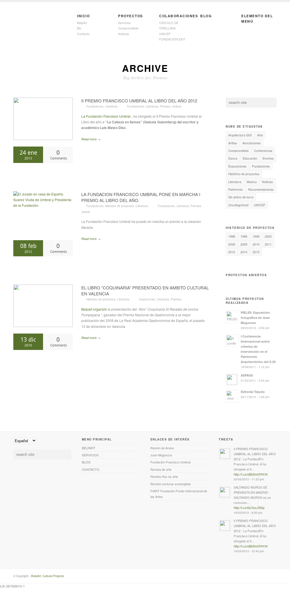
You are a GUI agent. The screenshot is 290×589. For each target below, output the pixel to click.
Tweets (226, 439)
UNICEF (165, 33)
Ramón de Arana (162, 448)
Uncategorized (238, 205)
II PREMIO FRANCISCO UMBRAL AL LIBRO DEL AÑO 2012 (139, 101)
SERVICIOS (90, 455)
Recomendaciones (261, 189)
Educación (250, 158)
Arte (260, 135)
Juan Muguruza (161, 455)
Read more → (91, 139)
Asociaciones (251, 143)
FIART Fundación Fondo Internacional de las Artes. (178, 494)
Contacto (83, 33)
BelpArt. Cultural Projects (47, 576)
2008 (231, 244)
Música (252, 181)
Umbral (176, 106)
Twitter (273, 578)
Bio (79, 28)
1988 (231, 236)
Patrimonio (235, 189)
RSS (265, 578)
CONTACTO (90, 469)
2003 (268, 236)
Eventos (268, 158)
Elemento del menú (257, 18)
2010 (256, 244)
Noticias (123, 33)
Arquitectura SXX (240, 135)
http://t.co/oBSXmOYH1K (251, 474)
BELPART (88, 448)
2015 (256, 252)
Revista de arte (160, 469)
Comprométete (128, 28)
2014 (243, 252)
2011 (268, 244)
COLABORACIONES (177, 15)
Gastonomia (147, 299)
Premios (165, 106)
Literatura (111, 106)
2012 (231, 252)
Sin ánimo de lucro (240, 197)
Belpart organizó (94, 309)
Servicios (124, 22)
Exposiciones (237, 166)
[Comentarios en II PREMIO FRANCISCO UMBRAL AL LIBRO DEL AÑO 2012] (58, 155)
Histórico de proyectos (119, 206)
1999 (256, 236)
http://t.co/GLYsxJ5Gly (249, 507)
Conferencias (263, 150)
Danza (232, 158)
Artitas (232, 143)
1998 (243, 236)
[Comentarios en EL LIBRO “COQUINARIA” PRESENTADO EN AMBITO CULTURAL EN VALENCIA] (58, 342)
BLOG (206, 15)
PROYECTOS (130, 15)
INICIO (83, 15)
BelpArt (82, 22)
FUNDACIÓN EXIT (172, 39)
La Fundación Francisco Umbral (106, 116)
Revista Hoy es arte (164, 476)
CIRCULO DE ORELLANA (168, 25)
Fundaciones (94, 106)
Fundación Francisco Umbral (170, 462)
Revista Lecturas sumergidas (170, 483)
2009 (243, 244)
